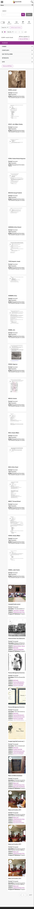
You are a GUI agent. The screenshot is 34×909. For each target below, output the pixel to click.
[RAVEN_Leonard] (17, 79)
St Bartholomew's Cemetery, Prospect (22, 716)
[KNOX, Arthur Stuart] (17, 456)
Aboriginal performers (18, 822)
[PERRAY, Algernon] (17, 353)
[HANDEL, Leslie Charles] (17, 559)
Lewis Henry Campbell (18, 610)
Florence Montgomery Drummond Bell (22, 682)
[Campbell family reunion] (17, 593)
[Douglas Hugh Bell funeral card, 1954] (17, 730)
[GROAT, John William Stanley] (17, 113)
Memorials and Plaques (19, 786)
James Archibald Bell (18, 649)
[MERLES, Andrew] (17, 387)
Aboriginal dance (17, 820)
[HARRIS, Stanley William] (17, 524)
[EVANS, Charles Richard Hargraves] (17, 147)
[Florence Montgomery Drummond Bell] (17, 662)
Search (4, 11)
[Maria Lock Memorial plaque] (17, 764)
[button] (23, 14)
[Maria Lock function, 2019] (17, 799)
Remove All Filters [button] (23, 39)
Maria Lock (15, 783)
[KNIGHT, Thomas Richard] (17, 490)
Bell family (15, 647)
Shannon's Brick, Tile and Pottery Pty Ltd (23, 646)
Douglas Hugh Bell (17, 749)
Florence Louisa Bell (18, 685)
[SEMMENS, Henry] (17, 285)
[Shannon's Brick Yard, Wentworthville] (17, 627)
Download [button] (9, 22)
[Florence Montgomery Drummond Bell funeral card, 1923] (17, 696)
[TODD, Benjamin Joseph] (17, 250)
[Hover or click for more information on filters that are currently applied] (29, 36)
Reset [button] (29, 14)
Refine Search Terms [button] (16, 27)
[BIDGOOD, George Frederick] (17, 182)
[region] (17, 55)
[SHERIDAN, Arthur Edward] (17, 216)
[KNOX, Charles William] (17, 422)
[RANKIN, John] (17, 319)
